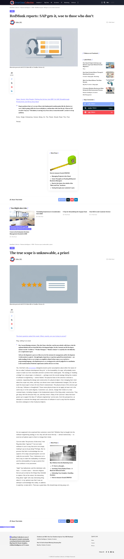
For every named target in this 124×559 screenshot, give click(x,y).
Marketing (96, 76)
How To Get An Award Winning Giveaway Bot (49, 542)
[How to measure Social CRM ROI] (63, 163)
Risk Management (87, 94)
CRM (12, 11)
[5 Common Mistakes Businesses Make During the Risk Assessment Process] (110, 90)
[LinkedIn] (113, 552)
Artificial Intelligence (42, 539)
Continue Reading (7, 527)
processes (32, 368)
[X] (98, 108)
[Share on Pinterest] (12, 87)
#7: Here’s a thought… (58, 466)
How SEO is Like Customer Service (99, 211)
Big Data (85, 84)
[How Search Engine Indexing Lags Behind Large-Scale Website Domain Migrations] (110, 65)
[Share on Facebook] (12, 79)
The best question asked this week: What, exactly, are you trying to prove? (41, 336)
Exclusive (85, 76)
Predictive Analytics (24, 228)
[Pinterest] (98, 112)
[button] (78, 2)
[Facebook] (98, 104)
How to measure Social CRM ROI (60, 173)
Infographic (90, 76)
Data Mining (14, 228)
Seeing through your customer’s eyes (63, 188)
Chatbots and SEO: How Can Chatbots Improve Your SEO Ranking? (55, 536)
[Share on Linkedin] (12, 91)
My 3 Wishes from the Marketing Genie (61, 463)
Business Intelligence (88, 92)
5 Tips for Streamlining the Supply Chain (75, 211)
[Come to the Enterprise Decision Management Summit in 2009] (22, 218)
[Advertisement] (47, 83)
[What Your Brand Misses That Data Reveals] (110, 82)
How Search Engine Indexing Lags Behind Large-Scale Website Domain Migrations (92, 64)
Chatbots (49, 539)
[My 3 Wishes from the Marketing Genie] (63, 453)
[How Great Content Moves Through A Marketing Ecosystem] (110, 75)
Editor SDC (19, 22)
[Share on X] (12, 83)
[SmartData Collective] (22, 2)
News (84, 68)
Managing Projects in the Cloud (61, 176)
